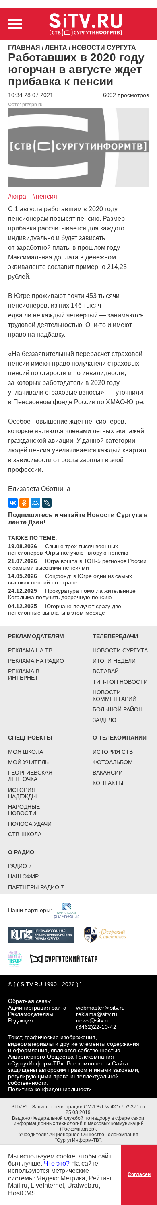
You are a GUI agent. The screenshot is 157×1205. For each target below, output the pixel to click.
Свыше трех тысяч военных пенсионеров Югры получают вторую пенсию (68, 549)
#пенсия (44, 196)
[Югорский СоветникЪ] (109, 934)
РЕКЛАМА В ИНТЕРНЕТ (23, 674)
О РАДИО (21, 852)
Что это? (57, 1163)
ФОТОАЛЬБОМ (113, 762)
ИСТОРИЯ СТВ (113, 751)
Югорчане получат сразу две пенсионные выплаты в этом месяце (64, 609)
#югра (17, 196)
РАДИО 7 (20, 866)
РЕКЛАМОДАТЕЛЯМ (36, 636)
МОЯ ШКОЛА (25, 751)
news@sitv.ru (93, 1020)
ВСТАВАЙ (106, 671)
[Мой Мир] (35, 503)
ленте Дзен (25, 522)
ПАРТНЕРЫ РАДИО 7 (36, 887)
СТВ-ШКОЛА (24, 834)
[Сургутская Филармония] (70, 910)
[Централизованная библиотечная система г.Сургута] (45, 934)
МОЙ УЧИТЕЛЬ (28, 762)
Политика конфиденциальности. (50, 1089)
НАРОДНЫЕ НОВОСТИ (24, 810)
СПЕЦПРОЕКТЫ (30, 737)
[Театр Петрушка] (19, 958)
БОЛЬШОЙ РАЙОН (118, 709)
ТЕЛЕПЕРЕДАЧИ (115, 636)
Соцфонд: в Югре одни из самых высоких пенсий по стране (70, 579)
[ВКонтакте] (13, 503)
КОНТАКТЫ (108, 783)
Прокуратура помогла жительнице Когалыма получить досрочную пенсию (72, 594)
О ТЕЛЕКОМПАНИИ (120, 737)
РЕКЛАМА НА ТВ (30, 650)
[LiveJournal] (47, 503)
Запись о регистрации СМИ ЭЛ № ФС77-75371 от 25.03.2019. (89, 1109)
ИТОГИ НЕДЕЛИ (114, 661)
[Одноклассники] (24, 503)
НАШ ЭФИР (23, 876)
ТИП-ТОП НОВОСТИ (120, 682)
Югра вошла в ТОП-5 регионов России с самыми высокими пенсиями (77, 564)
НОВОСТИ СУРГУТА (120, 650)
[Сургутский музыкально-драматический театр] (67, 958)
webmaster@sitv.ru (100, 1007)
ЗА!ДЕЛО (104, 720)
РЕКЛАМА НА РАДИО (36, 661)
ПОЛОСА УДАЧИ (30, 823)
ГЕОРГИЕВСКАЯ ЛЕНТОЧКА (30, 775)
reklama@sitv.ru (96, 1014)
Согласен (139, 1174)
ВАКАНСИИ (108, 772)
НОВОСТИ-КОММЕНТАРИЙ (114, 695)
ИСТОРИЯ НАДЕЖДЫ (22, 793)
